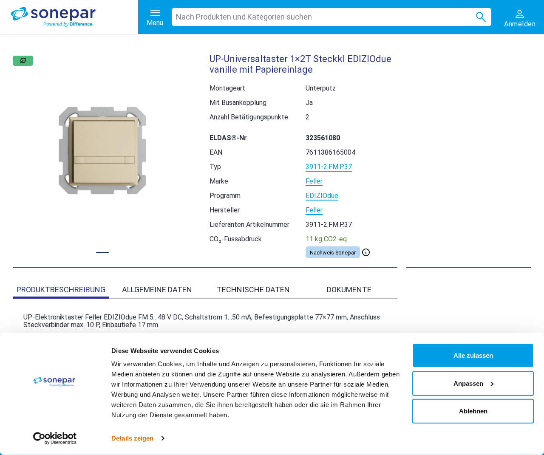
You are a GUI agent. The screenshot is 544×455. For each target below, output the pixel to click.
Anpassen (468, 383)
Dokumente (349, 289)
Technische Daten (253, 289)
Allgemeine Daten (157, 289)
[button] (103, 150)
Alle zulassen (473, 355)
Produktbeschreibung (61, 289)
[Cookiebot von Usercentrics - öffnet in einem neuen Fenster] (55, 438)
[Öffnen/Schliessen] (366, 252)
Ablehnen (473, 411)
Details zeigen (132, 438)
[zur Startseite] (74, 17)
